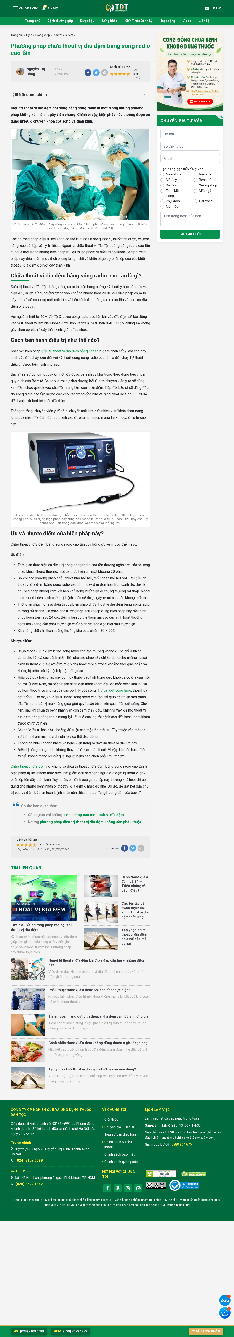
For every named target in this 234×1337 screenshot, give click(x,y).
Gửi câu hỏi (190, 234)
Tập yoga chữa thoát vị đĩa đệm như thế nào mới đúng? (134, 936)
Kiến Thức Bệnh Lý (138, 21)
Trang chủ (32, 21)
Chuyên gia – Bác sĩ (119, 1127)
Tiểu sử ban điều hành (121, 1134)
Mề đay (171, 180)
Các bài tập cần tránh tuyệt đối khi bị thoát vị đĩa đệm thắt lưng (135, 910)
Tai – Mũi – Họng (174, 193)
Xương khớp (42, 35)
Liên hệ (204, 21)
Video (187, 21)
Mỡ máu (172, 206)
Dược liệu (87, 21)
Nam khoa (173, 174)
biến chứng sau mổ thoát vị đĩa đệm (93, 815)
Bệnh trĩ (205, 180)
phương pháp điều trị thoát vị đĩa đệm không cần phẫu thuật (90, 822)
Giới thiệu (111, 1119)
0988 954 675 (182, 1144)
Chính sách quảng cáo (121, 1162)
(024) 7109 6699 (29, 1160)
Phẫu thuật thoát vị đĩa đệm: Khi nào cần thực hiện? (89, 990)
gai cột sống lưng (117, 690)
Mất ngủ (205, 191)
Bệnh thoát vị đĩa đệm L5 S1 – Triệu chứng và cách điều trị (135, 883)
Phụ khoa (173, 201)
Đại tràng (206, 201)
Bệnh (29, 35)
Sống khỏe (109, 21)
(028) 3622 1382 (29, 1184)
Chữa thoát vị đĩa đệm (28, 766)
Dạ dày (171, 185)
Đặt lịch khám (208, 1331)
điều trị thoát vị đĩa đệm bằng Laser (69, 351)
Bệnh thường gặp (60, 21)
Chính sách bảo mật (119, 1154)
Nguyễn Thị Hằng (36, 71)
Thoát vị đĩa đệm (62, 35)
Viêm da (205, 174)
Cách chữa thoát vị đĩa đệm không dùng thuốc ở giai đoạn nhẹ (97, 1043)
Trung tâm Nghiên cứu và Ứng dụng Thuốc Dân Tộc (117, 7)
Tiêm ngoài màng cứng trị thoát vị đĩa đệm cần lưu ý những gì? (98, 1016)
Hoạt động (167, 21)
